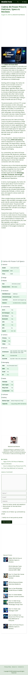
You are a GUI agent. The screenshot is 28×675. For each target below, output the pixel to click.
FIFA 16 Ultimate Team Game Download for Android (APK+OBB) (15, 568)
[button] (17, 2)
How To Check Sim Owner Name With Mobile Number (16, 576)
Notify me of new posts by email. (12, 517)
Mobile (5, 459)
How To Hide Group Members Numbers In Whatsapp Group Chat (16, 602)
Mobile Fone (6, 2)
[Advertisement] (14, 32)
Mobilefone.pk (16, 671)
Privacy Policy (7, 667)
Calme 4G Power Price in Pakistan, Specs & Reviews (16, 626)
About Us (14, 667)
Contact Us (21, 667)
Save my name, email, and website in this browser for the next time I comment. (14, 506)
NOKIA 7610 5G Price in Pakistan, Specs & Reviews (15, 560)
